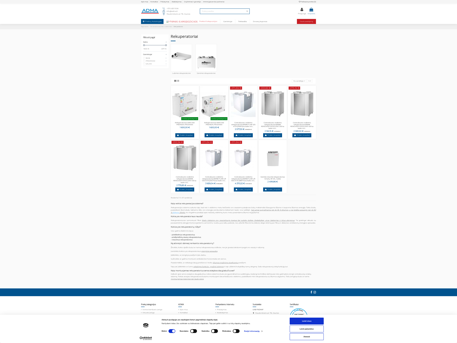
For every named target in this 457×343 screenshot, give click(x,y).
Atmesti (306, 337)
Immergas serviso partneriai (213, 2)
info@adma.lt (172, 11)
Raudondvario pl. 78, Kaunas (178, 14)
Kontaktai (154, 2)
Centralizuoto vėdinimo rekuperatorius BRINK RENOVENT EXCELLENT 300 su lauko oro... (272, 125)
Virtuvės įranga (148, 313)
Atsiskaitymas (176, 2)
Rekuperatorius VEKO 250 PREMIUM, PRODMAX (185, 123)
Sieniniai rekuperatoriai (206, 73)
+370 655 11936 (172, 8)
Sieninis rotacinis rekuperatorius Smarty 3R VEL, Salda (273, 178)
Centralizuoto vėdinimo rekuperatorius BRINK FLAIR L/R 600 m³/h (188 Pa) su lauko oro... (243, 179)
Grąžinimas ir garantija (192, 2)
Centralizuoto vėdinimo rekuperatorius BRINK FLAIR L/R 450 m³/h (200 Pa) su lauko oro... (214, 179)
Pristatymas (164, 2)
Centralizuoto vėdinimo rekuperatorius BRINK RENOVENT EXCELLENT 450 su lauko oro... (184, 179)
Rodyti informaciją (252, 331)
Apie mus (144, 2)
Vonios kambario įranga (152, 309)
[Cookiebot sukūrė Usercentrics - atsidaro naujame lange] (145, 338)
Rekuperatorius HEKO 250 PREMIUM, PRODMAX (214, 123)
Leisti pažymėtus (307, 329)
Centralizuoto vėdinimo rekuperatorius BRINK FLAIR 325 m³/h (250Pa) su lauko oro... (243, 124)
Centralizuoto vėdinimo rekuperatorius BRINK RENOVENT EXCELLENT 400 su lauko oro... (301, 125)
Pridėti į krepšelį (186, 135)
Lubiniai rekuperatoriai (181, 73)
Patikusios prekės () (308, 2)
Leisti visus (306, 321)
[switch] (193, 331)
